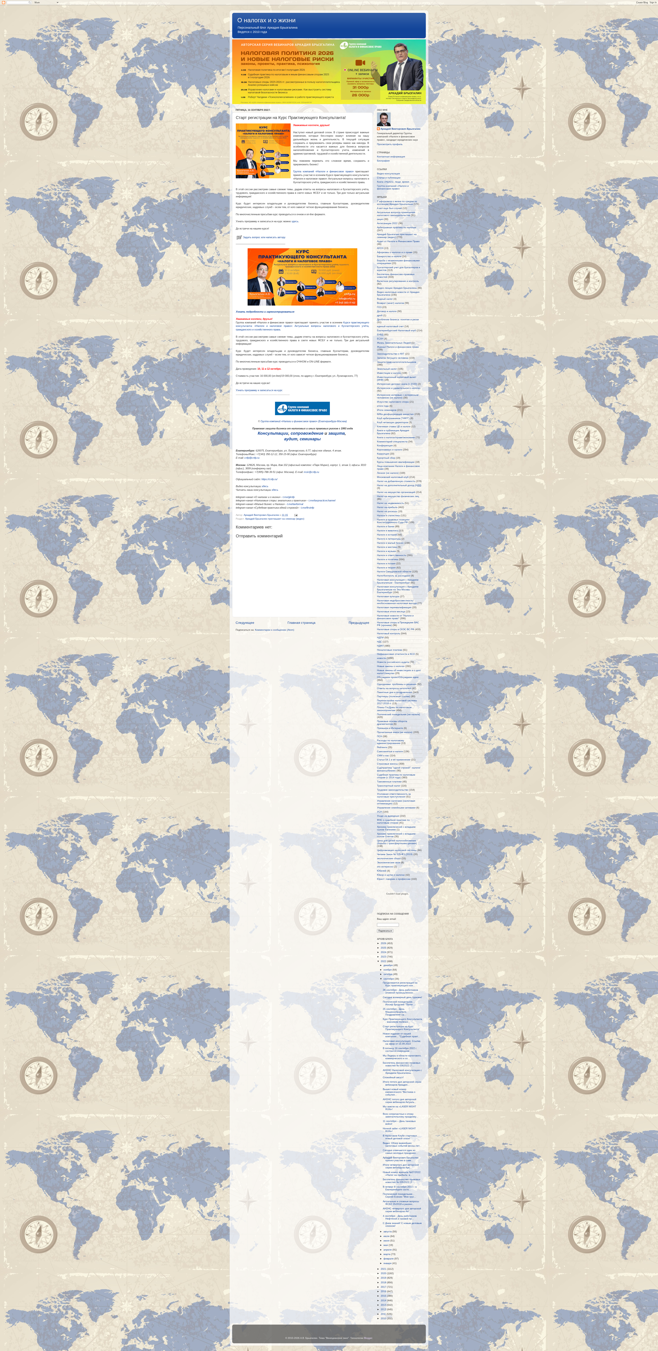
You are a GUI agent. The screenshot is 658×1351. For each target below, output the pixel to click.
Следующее (245, 622)
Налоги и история (387, 534)
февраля (388, 1258)
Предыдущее (359, 622)
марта (387, 1254)
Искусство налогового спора (393, 402)
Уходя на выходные (388, 816)
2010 (384, 1318)
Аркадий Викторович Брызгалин (400, 129)
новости (381, 658)
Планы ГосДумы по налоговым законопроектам (394, 708)
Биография (383, 160)
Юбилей (381, 871)
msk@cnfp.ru (311, 472)
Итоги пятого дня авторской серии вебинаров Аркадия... (402, 1083)
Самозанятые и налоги (390, 751)
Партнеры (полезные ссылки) (393, 696)
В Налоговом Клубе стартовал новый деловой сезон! (400, 1137)
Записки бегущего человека (392, 358)
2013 (384, 1305)
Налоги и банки (385, 526)
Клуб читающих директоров (392, 422)
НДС (379, 641)
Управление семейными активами (396, 807)
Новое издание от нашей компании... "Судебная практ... (401, 1035)
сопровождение (307, 433)
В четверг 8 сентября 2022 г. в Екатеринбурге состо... (400, 1188)
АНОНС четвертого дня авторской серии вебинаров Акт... (402, 1210)
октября (388, 974)
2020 (384, 1273)
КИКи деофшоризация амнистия (395, 414)
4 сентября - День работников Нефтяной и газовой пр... (400, 1217)
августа (387, 1231)
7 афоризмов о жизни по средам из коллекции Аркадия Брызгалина (397, 202)
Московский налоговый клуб (393, 477)
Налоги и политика (387, 559)
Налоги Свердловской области (394, 571)
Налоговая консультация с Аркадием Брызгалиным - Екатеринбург (397, 581)
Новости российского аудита (393, 662)
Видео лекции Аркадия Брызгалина (397, 288)
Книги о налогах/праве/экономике (396, 437)
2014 (384, 1300)
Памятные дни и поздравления (394, 692)
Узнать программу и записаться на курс (259, 390)
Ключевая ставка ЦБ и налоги (393, 426)
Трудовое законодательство (392, 790)
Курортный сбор (386, 458)
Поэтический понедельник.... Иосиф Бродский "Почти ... (399, 1003)
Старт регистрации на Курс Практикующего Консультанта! (401, 1028)
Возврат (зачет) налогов (390, 303)
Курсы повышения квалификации (396, 462)
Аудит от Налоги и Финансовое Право (398, 241)
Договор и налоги (387, 311)
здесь (294, 221)
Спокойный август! (393, 1077)
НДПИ (380, 637)
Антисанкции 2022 (387, 223)
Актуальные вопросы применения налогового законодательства (396, 213)
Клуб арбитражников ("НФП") (393, 418)
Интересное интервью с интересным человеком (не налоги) (397, 396)
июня (386, 1240)
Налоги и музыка (386, 551)
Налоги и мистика (387, 547)
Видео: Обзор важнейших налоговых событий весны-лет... (402, 1144)
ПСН (379, 736)
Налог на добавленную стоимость (396, 481)
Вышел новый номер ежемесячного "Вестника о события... (399, 1092)
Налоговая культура (388, 596)
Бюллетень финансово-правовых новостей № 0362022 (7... (401, 1064)
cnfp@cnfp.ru (251, 457)
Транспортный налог (388, 785)
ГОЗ (379, 307)
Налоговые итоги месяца (391, 611)
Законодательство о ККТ (390, 354)
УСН (379, 812)
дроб (379, 315)
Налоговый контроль (388, 633)
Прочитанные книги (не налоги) (394, 732)
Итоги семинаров (386, 410)
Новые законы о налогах (391, 666)
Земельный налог (387, 369)
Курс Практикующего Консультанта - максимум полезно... (402, 1020)
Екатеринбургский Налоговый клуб (396, 330)
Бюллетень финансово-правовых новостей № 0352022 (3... (401, 1180)
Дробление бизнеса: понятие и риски (398, 319)
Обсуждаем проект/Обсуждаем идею (398, 677)
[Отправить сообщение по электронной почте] (295, 515)
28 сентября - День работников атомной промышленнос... (400, 991)
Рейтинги (382, 747)
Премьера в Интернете (390, 728)
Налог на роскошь (387, 511)
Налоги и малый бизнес (390, 543)
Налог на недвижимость (390, 503)
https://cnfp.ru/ (269, 479)
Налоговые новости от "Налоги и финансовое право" (395, 617)
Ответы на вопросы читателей (394, 688)
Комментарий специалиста (392, 441)
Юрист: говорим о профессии (393, 879)
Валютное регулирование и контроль (398, 281)
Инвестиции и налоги (389, 373)
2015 (384, 1296)
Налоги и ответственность (391, 555)
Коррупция (383, 454)
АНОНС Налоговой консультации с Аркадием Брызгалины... (402, 1071)
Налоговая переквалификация (394, 607)
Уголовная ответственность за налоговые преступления (394, 795)
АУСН (380, 248)
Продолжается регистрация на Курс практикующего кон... (400, 984)
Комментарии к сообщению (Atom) (274, 630)
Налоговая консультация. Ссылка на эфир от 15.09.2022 (401, 1042)
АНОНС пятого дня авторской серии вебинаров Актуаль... (399, 1100)
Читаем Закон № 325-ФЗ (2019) (395, 854)
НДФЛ (380, 646)
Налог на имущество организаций (396, 492)
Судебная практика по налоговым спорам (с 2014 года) (396, 776)
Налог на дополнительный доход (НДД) (399, 485)
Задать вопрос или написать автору (264, 237)
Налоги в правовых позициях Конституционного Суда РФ (393, 521)
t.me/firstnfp (307, 507)
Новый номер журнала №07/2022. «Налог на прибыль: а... (402, 1173)
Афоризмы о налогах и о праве (394, 252)
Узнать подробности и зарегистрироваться (265, 311)
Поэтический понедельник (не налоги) (398, 714)
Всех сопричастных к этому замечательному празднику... (400, 1115)
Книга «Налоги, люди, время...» (395, 182)
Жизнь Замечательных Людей (394, 343)
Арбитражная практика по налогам (396, 227)
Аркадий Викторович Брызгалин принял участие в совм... (400, 1159)
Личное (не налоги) (388, 473)
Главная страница (301, 622)
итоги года (383, 406)
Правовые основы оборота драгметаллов (392, 722)
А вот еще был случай (389, 208)
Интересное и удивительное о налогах (399, 388)
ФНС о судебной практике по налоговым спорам (393, 821)
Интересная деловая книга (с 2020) (397, 384)
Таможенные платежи (389, 781)
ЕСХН (380, 338)
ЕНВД (380, 334)
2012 (384, 1309)
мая (386, 1245)
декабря (388, 965)
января (387, 1263)
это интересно (385, 866)
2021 (384, 1269)
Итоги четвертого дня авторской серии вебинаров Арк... (401, 1166)
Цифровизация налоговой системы (397, 850)
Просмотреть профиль (390, 144)
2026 (384, 943)
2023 (384, 956)
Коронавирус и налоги (389, 449)
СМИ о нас (383, 755)
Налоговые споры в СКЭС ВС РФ (395, 629)
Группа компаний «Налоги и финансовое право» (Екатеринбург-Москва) (304, 421)
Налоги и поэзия (386, 563)
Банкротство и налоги (389, 256)
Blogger (368, 1338)
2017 (384, 1287)
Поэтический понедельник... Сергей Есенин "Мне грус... (399, 1195)
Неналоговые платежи (389, 650)
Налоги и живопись (387, 530)
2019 (384, 1278)
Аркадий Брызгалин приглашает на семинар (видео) (274, 518)
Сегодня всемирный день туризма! (402, 997)
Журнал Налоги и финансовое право (398, 347)
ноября (387, 969)
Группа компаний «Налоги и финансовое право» (323, 171)
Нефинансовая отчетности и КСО (396, 654)
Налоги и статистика (388, 515)
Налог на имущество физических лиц (398, 496)
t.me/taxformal (295, 504)
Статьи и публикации (388, 177)
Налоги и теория (386, 567)
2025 (384, 948)
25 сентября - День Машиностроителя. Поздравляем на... (395, 1012)
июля (386, 1236)
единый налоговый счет (390, 326)
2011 (384, 1314)
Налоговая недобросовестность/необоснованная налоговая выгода (397, 602)
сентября (389, 979)
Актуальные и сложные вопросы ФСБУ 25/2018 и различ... (401, 1202)
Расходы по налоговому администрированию (390, 742)
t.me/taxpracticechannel (322, 500)
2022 (384, 961)
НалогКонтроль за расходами (393, 575)
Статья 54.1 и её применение (393, 759)
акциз (380, 219)
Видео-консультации (388, 173)
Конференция (385, 445)
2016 (384, 1291)
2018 (384, 1282)
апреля (387, 1249)
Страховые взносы (387, 764)
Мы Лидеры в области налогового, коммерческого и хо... (402, 1057)
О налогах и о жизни (266, 20)
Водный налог (385, 299)
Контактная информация (391, 156)
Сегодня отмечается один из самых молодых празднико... (400, 1151)
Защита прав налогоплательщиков (396, 362)
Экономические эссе (388, 862)
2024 (384, 952)
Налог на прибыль (387, 507)
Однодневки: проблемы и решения (396, 684)
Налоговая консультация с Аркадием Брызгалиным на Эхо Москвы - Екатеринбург (397, 589)
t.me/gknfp (289, 497)
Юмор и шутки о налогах (391, 875)
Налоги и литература (389, 539)
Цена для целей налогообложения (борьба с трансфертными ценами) (397, 842)
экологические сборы (389, 858)
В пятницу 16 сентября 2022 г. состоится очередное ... (400, 1049)
